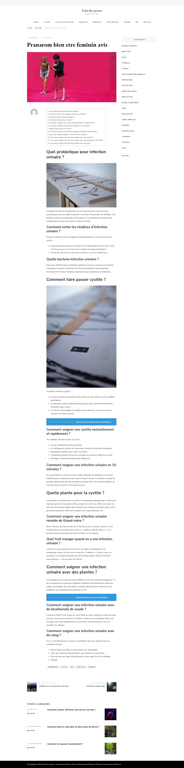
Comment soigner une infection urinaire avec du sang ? (70, 143)
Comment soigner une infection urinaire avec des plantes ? (72, 137)
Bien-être (147, 22)
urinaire (91, 667)
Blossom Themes (95, 764)
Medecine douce (129, 91)
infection (81, 667)
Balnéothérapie (129, 46)
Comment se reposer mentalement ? (65, 744)
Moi (137, 22)
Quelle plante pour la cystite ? (60, 128)
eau (72, 667)
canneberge (53, 667)
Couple (35, 22)
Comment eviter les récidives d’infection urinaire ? (68, 114)
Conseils (47, 22)
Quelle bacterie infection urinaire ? (62, 117)
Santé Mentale (112, 22)
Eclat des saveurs (92, 10)
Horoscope (127, 86)
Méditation (97, 22)
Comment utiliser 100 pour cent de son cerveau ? (71, 709)
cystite (64, 667)
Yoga (124, 148)
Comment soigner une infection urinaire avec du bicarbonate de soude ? (77, 140)
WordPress (116, 764)
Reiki (124, 108)
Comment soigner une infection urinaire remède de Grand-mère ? (73, 131)
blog (124, 57)
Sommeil (125, 125)
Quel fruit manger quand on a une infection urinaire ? (68, 134)
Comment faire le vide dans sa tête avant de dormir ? (73, 726)
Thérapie (127, 22)
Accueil (125, 156)
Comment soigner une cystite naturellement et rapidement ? (72, 123)
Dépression (83, 22)
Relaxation (127, 114)
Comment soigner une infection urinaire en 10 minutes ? (70, 126)
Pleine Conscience (130, 103)
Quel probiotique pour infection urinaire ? (64, 111)
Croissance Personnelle (64, 22)
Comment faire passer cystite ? (61, 120)
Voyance (126, 142)
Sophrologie (128, 131)
